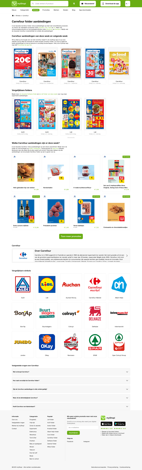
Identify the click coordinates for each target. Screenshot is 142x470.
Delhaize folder (52, 441)
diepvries (55, 148)
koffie (31, 148)
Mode (31, 456)
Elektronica (33, 431)
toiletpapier (37, 148)
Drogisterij (33, 419)
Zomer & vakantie (35, 425)
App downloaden (85, 10)
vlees (50, 27)
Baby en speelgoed (35, 444)
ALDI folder (50, 422)
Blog (73, 10)
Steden (65, 10)
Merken (56, 10)
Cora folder (50, 434)
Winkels (36, 10)
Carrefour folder (52, 438)
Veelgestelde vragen (18, 422)
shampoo (58, 29)
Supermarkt (33, 428)
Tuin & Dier (33, 438)
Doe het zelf (33, 453)
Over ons (14, 419)
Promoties (46, 10)
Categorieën (24, 10)
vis (54, 27)
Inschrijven (73, 433)
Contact (14, 428)
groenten (41, 27)
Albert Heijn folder (53, 431)
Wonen (32, 447)
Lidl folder (50, 419)
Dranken (32, 441)
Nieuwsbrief (89, 4)
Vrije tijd (32, 422)
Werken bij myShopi (18, 425)
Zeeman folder (51, 444)
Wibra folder (51, 447)
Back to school (34, 459)
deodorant (49, 29)
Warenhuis (33, 434)
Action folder (51, 425)
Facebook (70, 441)
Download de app (112, 4)
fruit (46, 27)
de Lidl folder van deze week (48, 94)
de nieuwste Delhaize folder (28, 94)
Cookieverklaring (125, 467)
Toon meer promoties (71, 236)
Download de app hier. (25, 45)
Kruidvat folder (52, 428)
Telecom (32, 450)
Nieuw (14, 10)
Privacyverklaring (112, 467)
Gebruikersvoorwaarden (98, 467)
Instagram (86, 441)
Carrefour (26, 15)
